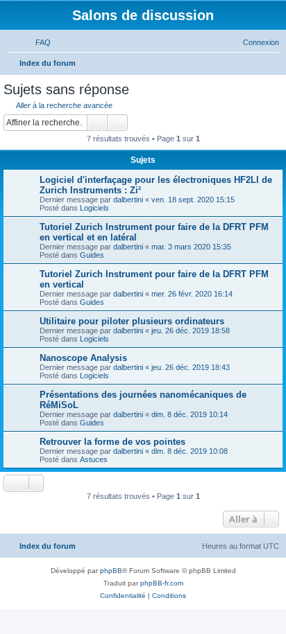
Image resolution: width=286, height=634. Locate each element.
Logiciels (94, 208)
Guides (92, 255)
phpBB (111, 570)
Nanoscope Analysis (83, 358)
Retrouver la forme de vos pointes (112, 442)
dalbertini (128, 199)
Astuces (94, 459)
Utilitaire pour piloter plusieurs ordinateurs (132, 321)
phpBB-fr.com (161, 583)
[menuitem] (37, 42)
